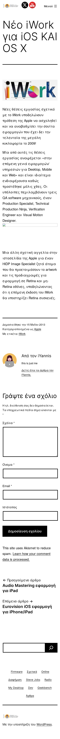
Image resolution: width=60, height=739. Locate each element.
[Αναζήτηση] (51, 648)
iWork (22, 334)
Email (7, 486)
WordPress (44, 724)
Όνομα (8, 464)
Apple (37, 329)
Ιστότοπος (9, 507)
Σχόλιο (8, 423)
